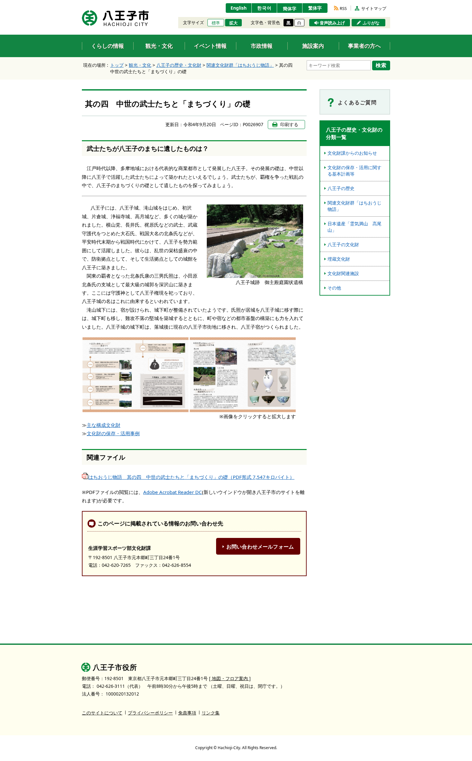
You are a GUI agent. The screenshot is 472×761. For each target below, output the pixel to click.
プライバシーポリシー (150, 713)
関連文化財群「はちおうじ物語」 (240, 65)
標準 (216, 23)
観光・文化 (140, 65)
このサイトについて (102, 713)
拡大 (233, 23)
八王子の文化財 (343, 244)
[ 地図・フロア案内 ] (230, 678)
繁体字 (315, 8)
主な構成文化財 (103, 425)
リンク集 (211, 713)
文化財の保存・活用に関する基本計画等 (354, 170)
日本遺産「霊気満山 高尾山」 (354, 227)
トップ (117, 65)
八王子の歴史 (341, 188)
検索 (381, 65)
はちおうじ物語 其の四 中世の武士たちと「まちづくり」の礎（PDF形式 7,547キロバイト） (191, 477)
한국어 (264, 8)
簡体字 (289, 8)
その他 (334, 288)
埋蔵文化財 (339, 259)
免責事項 (187, 713)
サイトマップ (373, 8)
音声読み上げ (332, 23)
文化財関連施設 (343, 273)
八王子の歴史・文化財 (178, 65)
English (239, 8)
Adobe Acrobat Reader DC (172, 492)
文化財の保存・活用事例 (113, 433)
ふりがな (371, 23)
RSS (343, 8)
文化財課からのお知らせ (352, 153)
